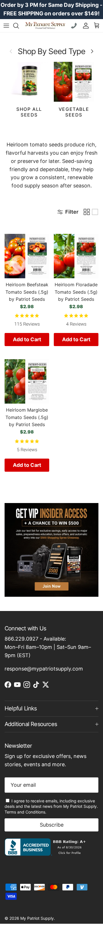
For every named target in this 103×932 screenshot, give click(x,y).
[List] (95, 212)
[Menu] (6, 25)
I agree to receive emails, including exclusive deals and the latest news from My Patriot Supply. (51, 806)
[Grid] (86, 212)
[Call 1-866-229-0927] (74, 25)
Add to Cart (27, 339)
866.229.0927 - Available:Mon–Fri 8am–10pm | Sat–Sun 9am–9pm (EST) (48, 647)
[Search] (19, 25)
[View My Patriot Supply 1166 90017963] (46, 854)
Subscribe (52, 825)
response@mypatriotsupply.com (44, 669)
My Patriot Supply (37, 918)
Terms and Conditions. (25, 812)
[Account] (84, 25)
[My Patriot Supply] (45, 25)
